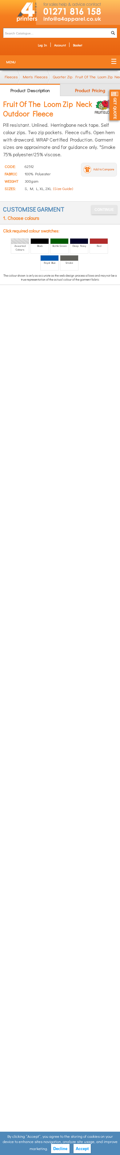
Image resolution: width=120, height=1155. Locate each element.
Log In (42, 45)
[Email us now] (78, 20)
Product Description (30, 90)
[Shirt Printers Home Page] (18, 12)
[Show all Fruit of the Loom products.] (105, 107)
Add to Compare (103, 169)
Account (60, 45)
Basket (77, 45)
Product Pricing (90, 90)
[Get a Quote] (115, 105)
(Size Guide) (63, 188)
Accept (82, 1148)
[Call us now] (78, 8)
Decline (60, 1148)
